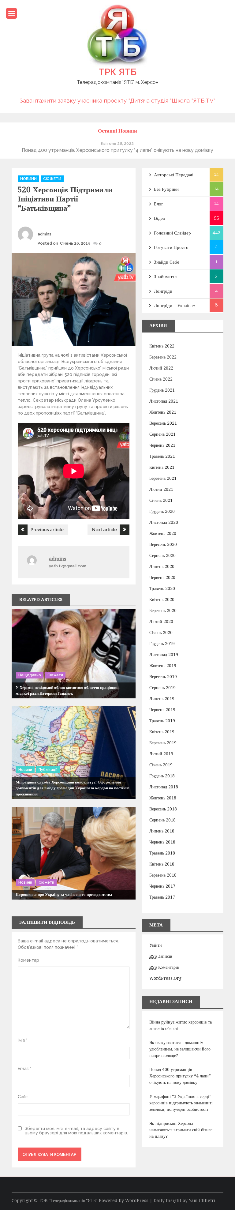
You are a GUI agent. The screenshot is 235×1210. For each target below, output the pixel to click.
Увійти (155, 945)
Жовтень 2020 (162, 533)
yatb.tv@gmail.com (67, 566)
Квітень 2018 (161, 864)
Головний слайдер (172, 233)
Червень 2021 (162, 445)
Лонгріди (163, 291)
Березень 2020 (163, 610)
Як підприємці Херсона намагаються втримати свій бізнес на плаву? (180, 1130)
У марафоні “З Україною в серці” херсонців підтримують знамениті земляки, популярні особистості (181, 1103)
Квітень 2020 (161, 599)
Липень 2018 (161, 831)
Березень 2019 (163, 742)
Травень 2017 (162, 897)
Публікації (48, 770)
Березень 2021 (163, 478)
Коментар (28, 960)
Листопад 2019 (163, 654)
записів (160, 956)
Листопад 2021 (163, 401)
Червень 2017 (162, 886)
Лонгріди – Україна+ (175, 305)
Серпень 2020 (162, 555)
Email (25, 1068)
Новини (28, 179)
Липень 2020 (161, 566)
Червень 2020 (162, 577)
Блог (158, 204)
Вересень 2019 (163, 676)
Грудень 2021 (162, 390)
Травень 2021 (162, 456)
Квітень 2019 (161, 731)
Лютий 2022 (161, 368)
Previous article (47, 529)
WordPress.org (165, 978)
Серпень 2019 (162, 687)
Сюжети (52, 179)
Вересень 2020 (163, 544)
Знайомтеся (165, 276)
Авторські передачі (173, 175)
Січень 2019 (161, 764)
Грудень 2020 (162, 511)
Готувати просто (171, 247)
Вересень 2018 (163, 808)
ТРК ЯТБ (117, 71)
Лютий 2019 (161, 753)
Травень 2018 (162, 853)
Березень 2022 (163, 357)
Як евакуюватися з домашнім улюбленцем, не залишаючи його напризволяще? (180, 1049)
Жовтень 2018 (162, 797)
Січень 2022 (161, 379)
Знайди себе (166, 262)
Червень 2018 (162, 842)
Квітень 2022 (161, 346)
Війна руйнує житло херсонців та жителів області (180, 1025)
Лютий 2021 (161, 489)
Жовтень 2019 (162, 665)
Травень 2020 (162, 588)
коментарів (164, 967)
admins (44, 234)
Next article (104, 529)
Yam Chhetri (202, 1200)
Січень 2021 (161, 500)
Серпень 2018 (162, 819)
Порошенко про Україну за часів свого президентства (64, 894)
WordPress (136, 1200)
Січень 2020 (161, 632)
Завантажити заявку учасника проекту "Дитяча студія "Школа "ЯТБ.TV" (117, 100)
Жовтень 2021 (162, 412)
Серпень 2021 (162, 434)
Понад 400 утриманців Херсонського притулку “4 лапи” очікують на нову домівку (180, 1076)
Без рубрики (166, 189)
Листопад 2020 (163, 522)
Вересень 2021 (163, 423)
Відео (159, 218)
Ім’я (23, 1040)
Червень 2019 (162, 709)
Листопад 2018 (163, 786)
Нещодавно (29, 675)
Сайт (23, 1096)
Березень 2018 (163, 875)
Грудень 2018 (162, 775)
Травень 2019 (162, 720)
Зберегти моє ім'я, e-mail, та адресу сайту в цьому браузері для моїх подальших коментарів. (76, 1130)
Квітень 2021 (161, 467)
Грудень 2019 (162, 643)
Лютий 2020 (161, 621)
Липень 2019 (161, 698)
